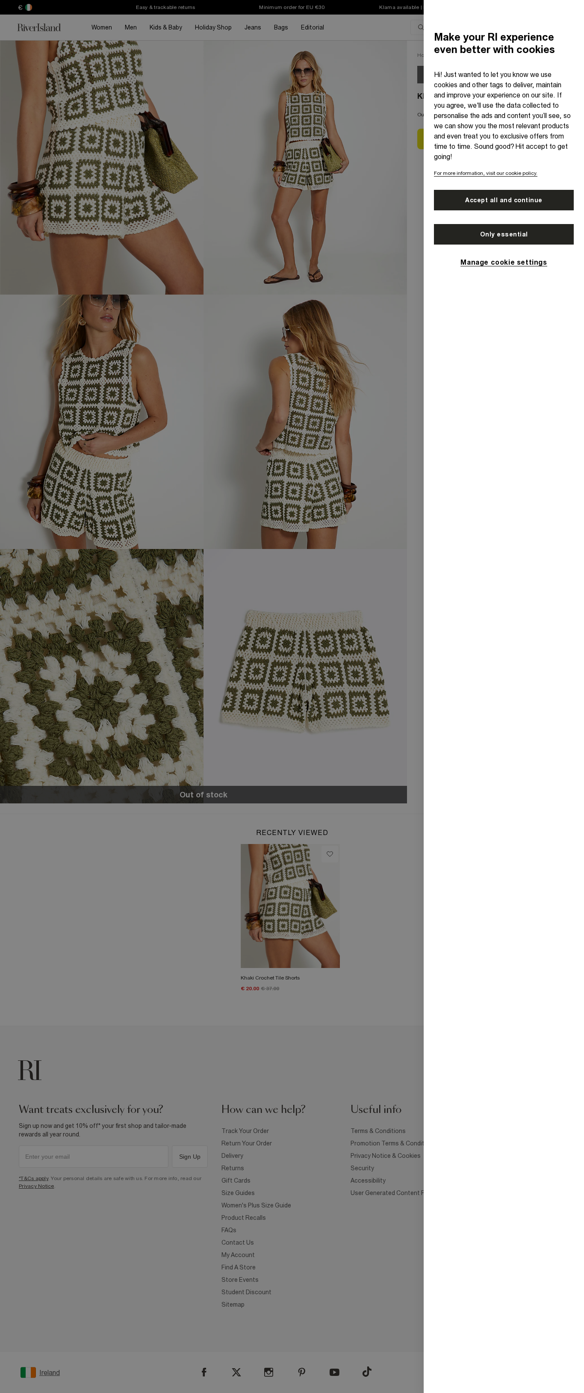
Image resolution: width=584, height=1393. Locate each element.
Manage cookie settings (503, 262)
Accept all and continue (504, 200)
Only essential (504, 234)
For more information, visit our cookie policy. (485, 173)
